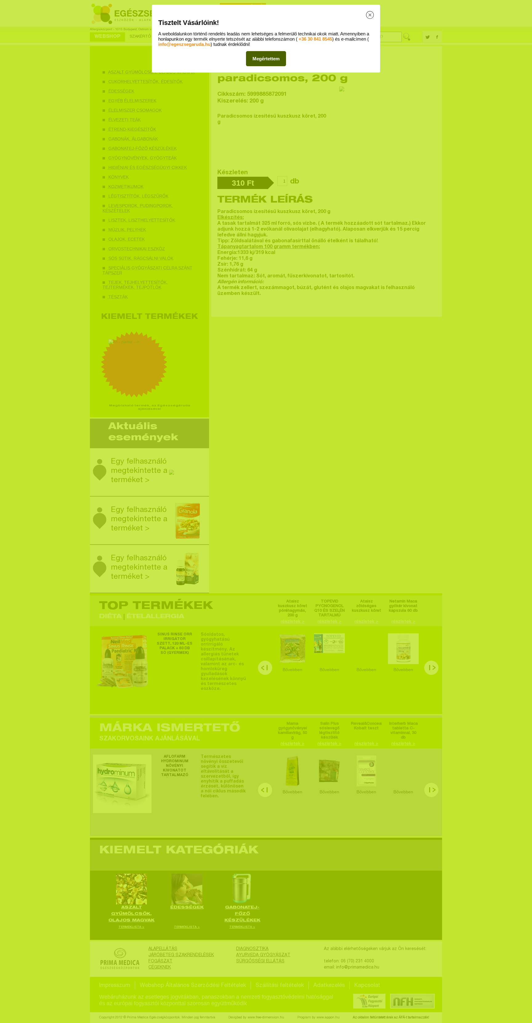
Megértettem (266, 58)
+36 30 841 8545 (315, 39)
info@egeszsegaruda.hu (184, 44)
